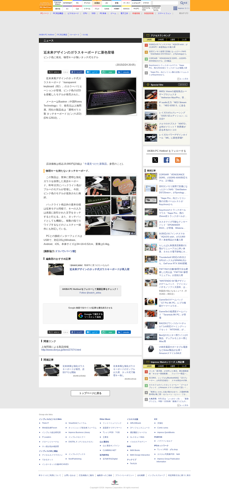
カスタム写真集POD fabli (168, 454)
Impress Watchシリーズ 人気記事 (167, 362)
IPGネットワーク (161, 446)
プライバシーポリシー (124, 475)
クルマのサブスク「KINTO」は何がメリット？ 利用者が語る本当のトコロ (173, 126)
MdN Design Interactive (140, 455)
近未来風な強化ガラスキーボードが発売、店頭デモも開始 (73, 369)
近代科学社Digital (110, 459)
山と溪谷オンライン (111, 446)
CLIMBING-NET (109, 450)
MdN (129, 446)
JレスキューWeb (137, 437)
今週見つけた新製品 (95, 163)
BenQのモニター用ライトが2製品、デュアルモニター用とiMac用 (173, 338)
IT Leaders (46, 437)
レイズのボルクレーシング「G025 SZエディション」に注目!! (173, 115)
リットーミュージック (112, 423)
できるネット (47, 460)
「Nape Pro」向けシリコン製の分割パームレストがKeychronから (172, 201)
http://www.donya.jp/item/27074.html (61, 349)
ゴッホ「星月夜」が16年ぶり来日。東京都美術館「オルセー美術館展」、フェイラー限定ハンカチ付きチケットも (168, 373)
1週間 (172, 40)
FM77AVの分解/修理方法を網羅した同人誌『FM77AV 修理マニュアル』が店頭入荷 (173, 272)
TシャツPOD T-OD (111, 432)
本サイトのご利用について (50, 475)
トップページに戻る (90, 393)
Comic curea (162, 428)
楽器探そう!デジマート (112, 428)
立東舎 (105, 437)
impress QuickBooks (166, 432)
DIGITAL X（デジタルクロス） (81, 442)
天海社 (160, 423)
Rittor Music (105, 419)
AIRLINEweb (135, 423)
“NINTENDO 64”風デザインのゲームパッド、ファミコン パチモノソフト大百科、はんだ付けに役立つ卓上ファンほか (173, 287)
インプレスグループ (156, 475)
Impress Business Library (79, 432)
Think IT (45, 423)
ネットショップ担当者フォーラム (83, 428)
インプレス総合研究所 (51, 432)
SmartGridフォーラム (77, 423)
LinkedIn (126, 72)
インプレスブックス (77, 454)
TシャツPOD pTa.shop (167, 449)
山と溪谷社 (104, 442)
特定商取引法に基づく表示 (179, 475)
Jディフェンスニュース (140, 428)
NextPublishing (75, 459)
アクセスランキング (160, 35)
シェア (79, 72)
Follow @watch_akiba (90, 292)
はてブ (94, 72)
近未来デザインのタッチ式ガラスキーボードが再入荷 (99, 269)
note (110, 72)
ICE (155, 419)
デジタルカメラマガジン (52, 455)
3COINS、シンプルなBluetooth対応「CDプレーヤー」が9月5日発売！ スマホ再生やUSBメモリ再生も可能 (169, 380)
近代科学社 (104, 455)
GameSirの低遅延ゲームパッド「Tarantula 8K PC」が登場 (173, 314)
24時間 (161, 40)
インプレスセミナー (77, 437)
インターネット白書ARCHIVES (55, 464)
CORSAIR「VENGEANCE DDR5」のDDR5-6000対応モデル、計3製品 (173, 177)
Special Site (157, 84)
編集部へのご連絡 (104, 475)
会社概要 (141, 475)
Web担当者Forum (49, 428)
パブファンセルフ (164, 441)
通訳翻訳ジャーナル (138, 432)
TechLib (133, 463)
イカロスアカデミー (138, 442)
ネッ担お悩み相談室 (50, 446)
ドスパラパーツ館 (65, 251)
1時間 (149, 40)
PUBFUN (158, 437)
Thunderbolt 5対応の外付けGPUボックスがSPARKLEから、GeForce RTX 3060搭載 (173, 260)
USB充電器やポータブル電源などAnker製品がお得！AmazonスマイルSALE (173, 350)
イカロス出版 (132, 419)
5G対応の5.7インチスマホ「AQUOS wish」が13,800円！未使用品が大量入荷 (172, 236)
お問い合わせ (70, 475)
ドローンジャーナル (50, 442)
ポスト (56, 72)
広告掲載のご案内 (86, 475)
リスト (65, 72)
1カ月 (184, 40)
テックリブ (131, 460)
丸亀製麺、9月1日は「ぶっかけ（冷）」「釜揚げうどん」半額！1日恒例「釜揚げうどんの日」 (168, 401)
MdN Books (135, 450)
